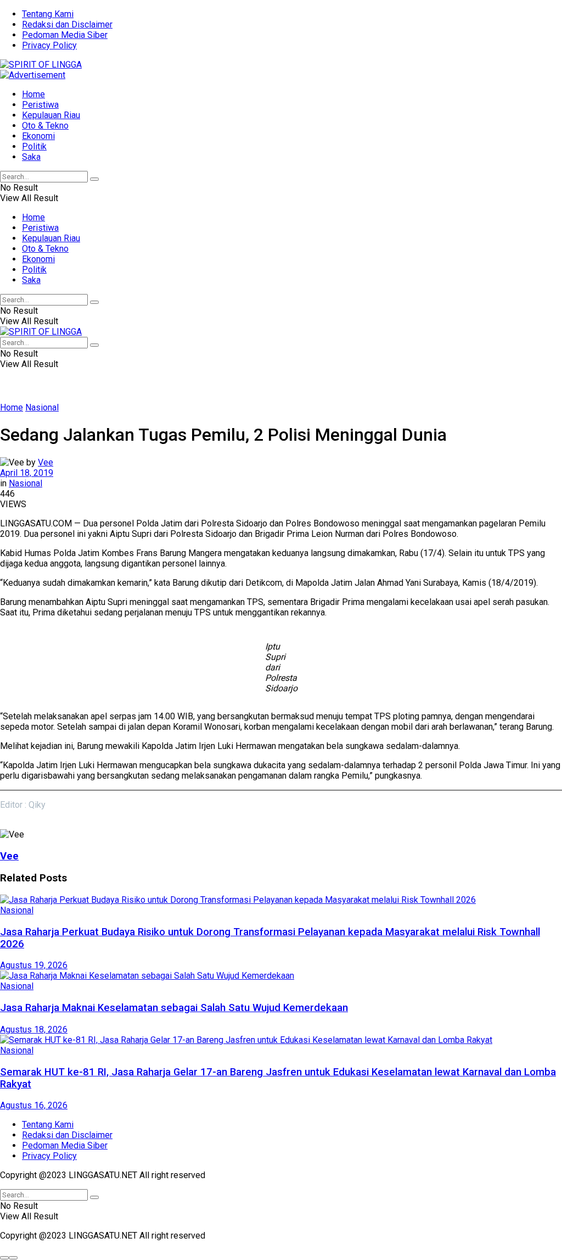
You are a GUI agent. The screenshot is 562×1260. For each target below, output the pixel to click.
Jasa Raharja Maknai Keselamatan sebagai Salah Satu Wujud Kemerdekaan (174, 1008)
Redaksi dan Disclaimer (67, 24)
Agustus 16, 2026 (34, 1105)
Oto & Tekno (45, 125)
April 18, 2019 (26, 473)
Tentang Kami (48, 14)
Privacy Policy (49, 45)
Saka (31, 157)
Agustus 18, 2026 (34, 1029)
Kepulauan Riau (51, 115)
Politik (34, 146)
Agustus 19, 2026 (34, 965)
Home (33, 94)
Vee (45, 462)
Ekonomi (38, 136)
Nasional (42, 407)
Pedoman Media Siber (65, 35)
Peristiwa (40, 104)
